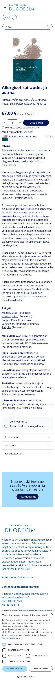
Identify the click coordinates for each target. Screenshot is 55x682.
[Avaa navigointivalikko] (5, 7)
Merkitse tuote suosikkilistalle (22, 127)
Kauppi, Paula (10, 320)
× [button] (51, 614)
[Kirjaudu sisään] (6, 17)
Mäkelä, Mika (9, 312)
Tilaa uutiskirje (27, 496)
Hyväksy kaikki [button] (15, 668)
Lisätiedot (10, 445)
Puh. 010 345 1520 (12, 601)
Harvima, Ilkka (10, 316)
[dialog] (27, 646)
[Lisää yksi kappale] (20, 122)
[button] (27, 676)
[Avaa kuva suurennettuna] (27, 60)
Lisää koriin (36, 122)
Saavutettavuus (14, 453)
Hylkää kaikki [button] (40, 668)
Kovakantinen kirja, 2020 (23, 136)
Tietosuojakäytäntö (11, 638)
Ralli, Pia (6, 327)
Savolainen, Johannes (14, 323)
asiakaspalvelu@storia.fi (15, 597)
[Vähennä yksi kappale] (4, 122)
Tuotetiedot (12, 437)
